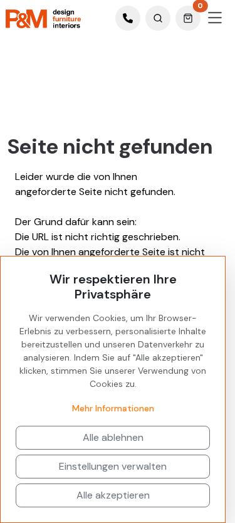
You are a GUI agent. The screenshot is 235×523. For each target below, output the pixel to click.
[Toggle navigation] (215, 18)
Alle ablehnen (113, 437)
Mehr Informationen (113, 408)
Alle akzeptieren (113, 495)
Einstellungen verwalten (113, 466)
